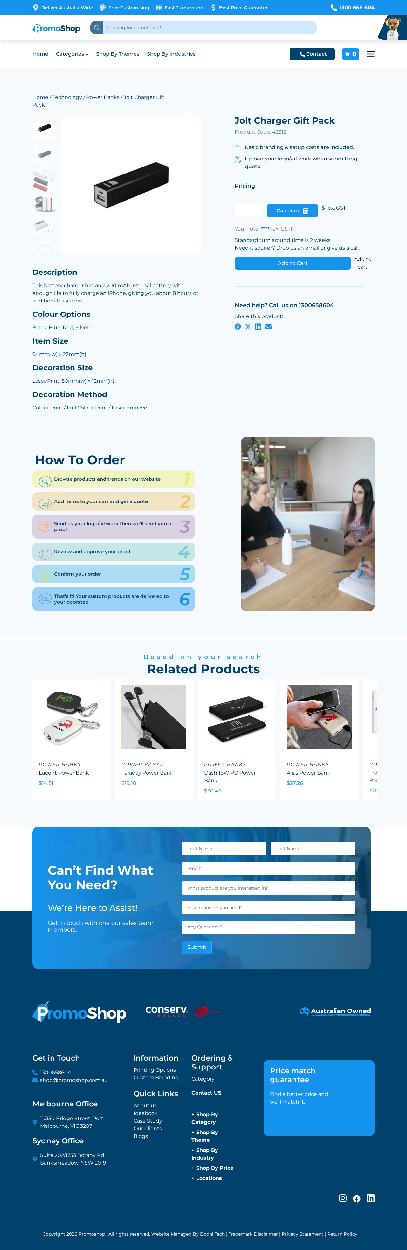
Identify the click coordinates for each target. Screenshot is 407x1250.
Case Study (148, 1121)
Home (40, 54)
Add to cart (362, 263)
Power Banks (103, 97)
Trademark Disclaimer (253, 1234)
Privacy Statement (302, 1234)
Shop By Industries (171, 54)
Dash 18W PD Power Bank (230, 777)
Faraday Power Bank (147, 773)
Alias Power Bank (308, 773)
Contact (316, 54)
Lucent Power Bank (64, 773)
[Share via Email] (268, 326)
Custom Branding (156, 1078)
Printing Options (155, 1070)
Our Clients (148, 1129)
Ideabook (146, 1113)
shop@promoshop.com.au (74, 1080)
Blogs (141, 1136)
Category (203, 1079)
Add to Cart (293, 263)
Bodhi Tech (212, 1234)
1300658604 (55, 1072)
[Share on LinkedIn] (258, 326)
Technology (67, 97)
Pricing (245, 185)
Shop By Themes (117, 54)
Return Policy (342, 1234)
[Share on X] (248, 326)
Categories (70, 54)
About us (145, 1106)
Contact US (206, 1093)
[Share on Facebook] (238, 326)
